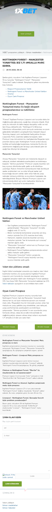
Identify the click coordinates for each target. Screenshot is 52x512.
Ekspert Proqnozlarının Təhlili (19, 89)
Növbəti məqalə (9, 327)
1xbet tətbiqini (9, 283)
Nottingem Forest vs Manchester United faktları (27, 91)
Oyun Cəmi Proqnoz (16, 96)
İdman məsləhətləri (10, 505)
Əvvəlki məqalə (43, 327)
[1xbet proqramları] (26, 11)
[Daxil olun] (49, 3)
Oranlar (11, 94)
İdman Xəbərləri (9, 508)
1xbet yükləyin (26, 34)
